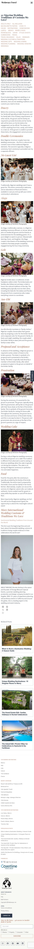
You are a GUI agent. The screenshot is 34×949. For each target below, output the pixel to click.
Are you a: (4, 930)
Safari (15, 33)
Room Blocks (6, 33)
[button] (31, 2)
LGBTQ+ (3, 30)
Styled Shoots (24, 33)
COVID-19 (22, 26)
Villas (18, 37)
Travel (14, 35)
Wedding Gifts (6, 42)
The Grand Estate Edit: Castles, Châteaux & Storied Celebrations (14, 714)
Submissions (5, 35)
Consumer (20, 932)
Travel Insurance (7, 37)
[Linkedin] (22, 943)
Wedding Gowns (20, 42)
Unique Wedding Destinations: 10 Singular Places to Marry (15, 682)
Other (26, 932)
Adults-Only (6, 24)
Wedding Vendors (24, 44)
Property (11, 932)
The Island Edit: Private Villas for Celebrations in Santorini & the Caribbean (15, 746)
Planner (5, 932)
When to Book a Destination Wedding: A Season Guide (17, 650)
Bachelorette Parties (9, 26)
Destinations (13, 28)
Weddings (5, 46)
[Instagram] (3, 943)
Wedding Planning (8, 44)
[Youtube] (17, 943)
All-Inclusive (17, 24)
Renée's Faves (20, 30)
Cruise (3, 28)
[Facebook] (8, 943)
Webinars (26, 37)
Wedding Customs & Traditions (13, 39)
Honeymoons (24, 28)
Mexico (10, 30)
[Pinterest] (13, 943)
